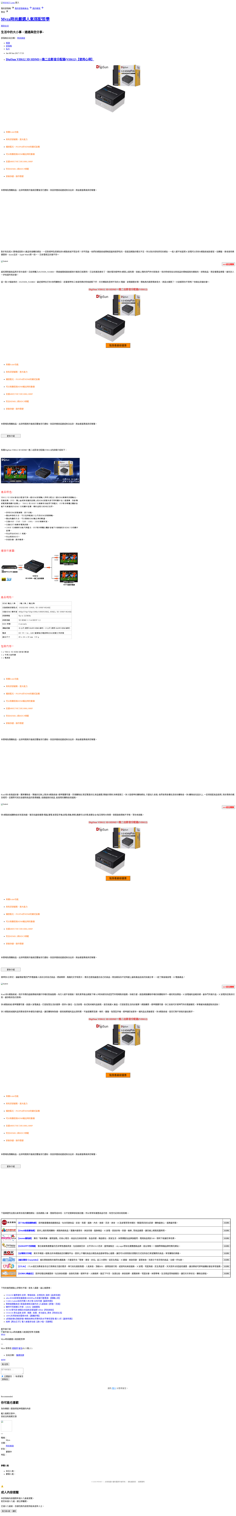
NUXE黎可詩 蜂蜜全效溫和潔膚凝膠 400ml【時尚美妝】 (30, 1310)
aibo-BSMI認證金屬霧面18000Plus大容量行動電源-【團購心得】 (33, 1298)
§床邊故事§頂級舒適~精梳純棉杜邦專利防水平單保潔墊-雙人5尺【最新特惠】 (40, 1319)
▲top (3, 1359)
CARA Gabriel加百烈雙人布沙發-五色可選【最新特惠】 (30, 1301)
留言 (20, 1348)
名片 (8, 49)
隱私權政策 (132, 1482)
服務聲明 (141, 1482)
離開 (14, 1511)
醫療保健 (20, 1355)
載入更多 (5, 1364)
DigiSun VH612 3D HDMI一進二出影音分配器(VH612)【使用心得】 (50, 59)
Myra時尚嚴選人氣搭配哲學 (25, 19)
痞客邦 (15, 1348)
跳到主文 (5, 26)
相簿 (8, 43)
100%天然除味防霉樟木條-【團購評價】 (23, 1316)
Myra (3, 1334)
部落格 (9, 46)
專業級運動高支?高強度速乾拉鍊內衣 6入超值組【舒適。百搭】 (33, 1304)
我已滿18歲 (6, 1511)
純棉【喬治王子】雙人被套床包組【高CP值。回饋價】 (30, 1322)
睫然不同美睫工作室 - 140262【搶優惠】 (23, 1307)
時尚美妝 (21, 38)
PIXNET (99, 1482)
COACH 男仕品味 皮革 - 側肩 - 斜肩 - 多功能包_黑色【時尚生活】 (34, 1313)
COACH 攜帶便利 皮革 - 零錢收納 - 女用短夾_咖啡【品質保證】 (33, 1295)
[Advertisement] (118, 228)
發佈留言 (5, 1379)
